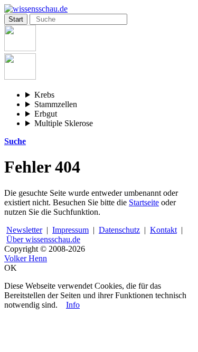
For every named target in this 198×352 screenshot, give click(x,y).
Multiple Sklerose (63, 123)
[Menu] (20, 48)
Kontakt (163, 229)
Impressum (70, 229)
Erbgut (45, 113)
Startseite (144, 202)
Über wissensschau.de (43, 239)
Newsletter (24, 229)
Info (73, 304)
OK (10, 267)
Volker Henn (25, 258)
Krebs (44, 94)
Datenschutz (119, 229)
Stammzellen (55, 104)
